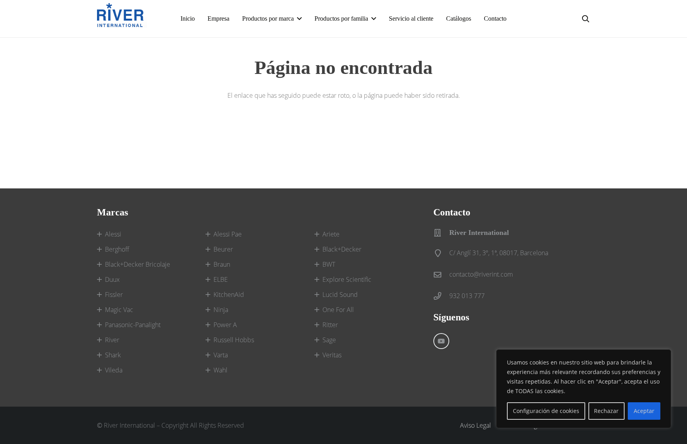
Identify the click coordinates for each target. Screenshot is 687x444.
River (112, 339)
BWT (328, 264)
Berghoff (117, 249)
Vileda (113, 370)
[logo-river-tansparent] (122, 19)
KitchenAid (228, 294)
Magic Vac (119, 309)
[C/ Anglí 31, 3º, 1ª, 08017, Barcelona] (441, 253)
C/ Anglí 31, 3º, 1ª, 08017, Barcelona (498, 252)
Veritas (332, 355)
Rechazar (606, 411)
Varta (220, 355)
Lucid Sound (340, 294)
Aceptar (644, 411)
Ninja (220, 309)
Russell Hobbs (233, 339)
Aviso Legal (475, 425)
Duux (112, 279)
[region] (583, 388)
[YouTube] (441, 341)
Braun (221, 264)
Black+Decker (341, 249)
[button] (586, 18)
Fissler (114, 294)
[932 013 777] (441, 296)
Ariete (331, 234)
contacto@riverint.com (481, 274)
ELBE (220, 279)
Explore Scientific (346, 279)
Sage (329, 339)
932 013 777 (467, 295)
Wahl (220, 370)
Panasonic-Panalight (133, 324)
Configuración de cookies (546, 411)
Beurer (223, 249)
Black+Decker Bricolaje (137, 264)
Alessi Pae (227, 234)
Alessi (113, 234)
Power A (225, 324)
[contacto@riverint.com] (441, 274)
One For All (338, 309)
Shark (113, 355)
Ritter (330, 324)
